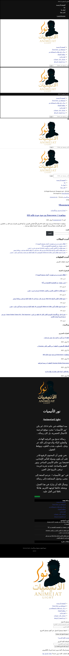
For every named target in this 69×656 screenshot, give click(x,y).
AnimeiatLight (57, 220)
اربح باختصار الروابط (59, 61)
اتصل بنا (63, 10)
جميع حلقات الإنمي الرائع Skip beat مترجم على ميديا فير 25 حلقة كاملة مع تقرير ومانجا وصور (39, 250)
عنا (64, 7)
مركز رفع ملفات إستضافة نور (57, 52)
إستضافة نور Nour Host (58, 49)
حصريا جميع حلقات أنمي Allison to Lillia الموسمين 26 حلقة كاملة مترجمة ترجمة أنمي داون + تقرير (38, 252)
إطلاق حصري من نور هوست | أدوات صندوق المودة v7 (51, 244)
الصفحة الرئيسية (60, 5)
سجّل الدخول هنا (47, 653)
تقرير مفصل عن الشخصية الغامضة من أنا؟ (54, 246)
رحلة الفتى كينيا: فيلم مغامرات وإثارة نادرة (57, 371)
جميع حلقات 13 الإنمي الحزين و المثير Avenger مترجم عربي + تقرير (47, 248)
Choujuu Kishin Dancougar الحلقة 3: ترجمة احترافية (53, 363)
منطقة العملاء (61, 54)
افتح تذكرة (62, 57)
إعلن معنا (62, 12)
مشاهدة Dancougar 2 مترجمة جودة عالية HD (46, 215)
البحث (67, 230)
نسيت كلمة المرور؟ (63, 638)
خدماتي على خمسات (59, 59)
